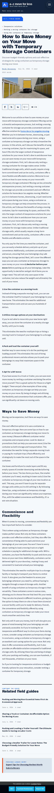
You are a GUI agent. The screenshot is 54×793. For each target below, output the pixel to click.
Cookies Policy (36, 784)
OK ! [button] (11, 789)
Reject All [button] (40, 789)
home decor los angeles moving (35, 131)
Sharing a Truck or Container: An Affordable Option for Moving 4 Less (25, 715)
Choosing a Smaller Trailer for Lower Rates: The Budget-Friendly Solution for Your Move (24, 744)
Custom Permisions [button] (25, 789)
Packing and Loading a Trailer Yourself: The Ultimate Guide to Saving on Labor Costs (26, 729)
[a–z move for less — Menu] (49, 5)
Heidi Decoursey (9, 69)
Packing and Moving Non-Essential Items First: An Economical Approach (25, 700)
